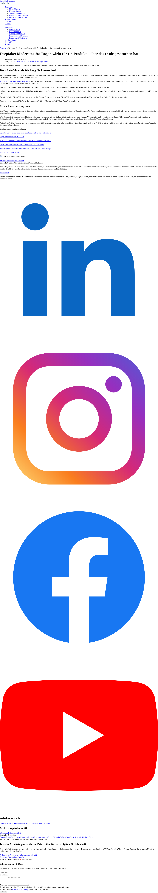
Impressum (4, 857)
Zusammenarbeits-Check (43, 837)
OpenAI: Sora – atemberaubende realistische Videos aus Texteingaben (25, 133)
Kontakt (8, 24)
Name (2, 872)
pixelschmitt (4, 3)
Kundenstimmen (15, 11)
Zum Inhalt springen (7, 1)
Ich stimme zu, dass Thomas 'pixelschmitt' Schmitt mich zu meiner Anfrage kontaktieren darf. (37, 887)
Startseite (3, 48)
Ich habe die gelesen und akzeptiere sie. (25, 889)
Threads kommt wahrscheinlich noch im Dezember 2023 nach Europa (25, 149)
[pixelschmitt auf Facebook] (79, 655)
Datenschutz (12, 857)
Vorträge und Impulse (17, 13)
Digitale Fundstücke (20, 61)
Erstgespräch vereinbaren (43, 823)
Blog (19, 833)
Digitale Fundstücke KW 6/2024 (12, 137)
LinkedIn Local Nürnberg (18, 15)
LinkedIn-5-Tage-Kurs (61, 837)
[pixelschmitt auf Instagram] (79, 497)
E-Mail (3, 875)
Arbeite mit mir (10, 19)
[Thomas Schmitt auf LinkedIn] (79, 339)
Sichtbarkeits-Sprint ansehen (10, 855)
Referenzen (9, 7)
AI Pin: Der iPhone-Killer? (10, 152)
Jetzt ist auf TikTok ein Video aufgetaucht (15, 81)
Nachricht (4, 885)
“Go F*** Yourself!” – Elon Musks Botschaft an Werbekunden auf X (25, 141)
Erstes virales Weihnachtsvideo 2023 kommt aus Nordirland (22, 145)
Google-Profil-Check (8, 837)
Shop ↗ (92, 837)
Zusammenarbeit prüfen (30, 855)
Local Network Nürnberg (79, 837)
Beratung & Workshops (25, 823)
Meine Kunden (14, 9)
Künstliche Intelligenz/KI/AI (38, 61)
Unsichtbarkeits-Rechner (25, 837)
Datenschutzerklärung (20, 889)
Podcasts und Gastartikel (18, 17)
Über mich (8, 22)
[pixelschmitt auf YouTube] (79, 813)
